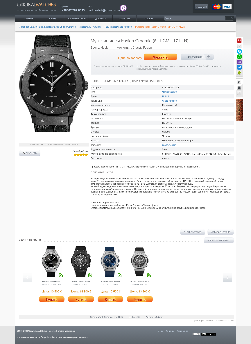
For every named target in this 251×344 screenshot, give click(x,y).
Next (227, 277)
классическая (169, 144)
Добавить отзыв (220, 232)
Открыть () (201, 7)
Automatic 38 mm (154, 316)
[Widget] (239, 72)
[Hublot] (239, 87)
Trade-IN (148, 18)
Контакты (170, 330)
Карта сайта (182, 330)
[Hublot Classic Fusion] (239, 93)
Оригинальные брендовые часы (73, 337)
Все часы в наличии (218, 240)
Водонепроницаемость (103, 149)
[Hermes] (239, 119)
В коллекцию (195, 57)
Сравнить (31, 153)
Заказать (160, 57)
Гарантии (124, 18)
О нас (160, 330)
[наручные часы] (39, 7)
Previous (27, 277)
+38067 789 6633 (73, 10)
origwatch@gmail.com (104, 10)
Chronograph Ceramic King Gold (106, 316)
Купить (51, 299)
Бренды (53, 18)
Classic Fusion (169, 100)
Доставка (100, 18)
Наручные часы (77, 18)
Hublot (165, 96)
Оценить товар (192, 232)
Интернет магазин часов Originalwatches (36, 337)
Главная (28, 18)
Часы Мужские (169, 91)
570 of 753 (134, 316)
